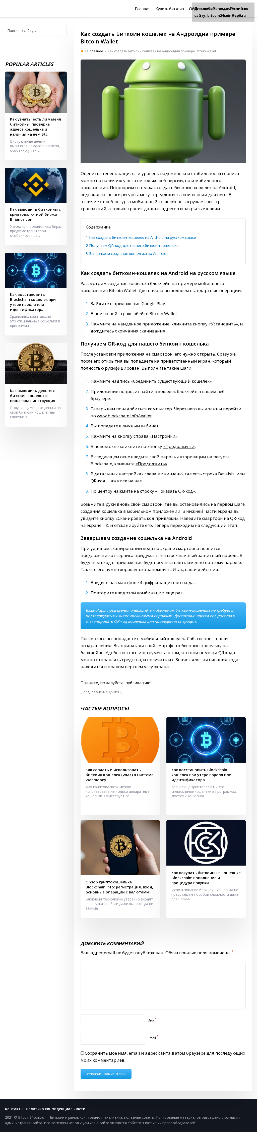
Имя (152, 1020)
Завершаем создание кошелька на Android (126, 253)
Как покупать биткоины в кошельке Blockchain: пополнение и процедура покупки (206, 877)
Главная (143, 9)
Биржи (219, 9)
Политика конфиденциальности (55, 1108)
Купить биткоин (170, 9)
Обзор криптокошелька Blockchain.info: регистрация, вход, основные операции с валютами (119, 886)
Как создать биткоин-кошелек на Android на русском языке (141, 237)
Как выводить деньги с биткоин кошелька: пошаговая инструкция (32, 395)
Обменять (198, 9)
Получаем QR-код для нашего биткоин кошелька (132, 245)
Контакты (14, 1108)
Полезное (239, 9)
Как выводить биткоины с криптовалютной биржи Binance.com (35, 214)
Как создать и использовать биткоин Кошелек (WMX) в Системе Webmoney (120, 774)
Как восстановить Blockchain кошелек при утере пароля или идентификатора (201, 774)
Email (153, 1038)
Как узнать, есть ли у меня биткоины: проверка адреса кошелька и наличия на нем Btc (35, 127)
